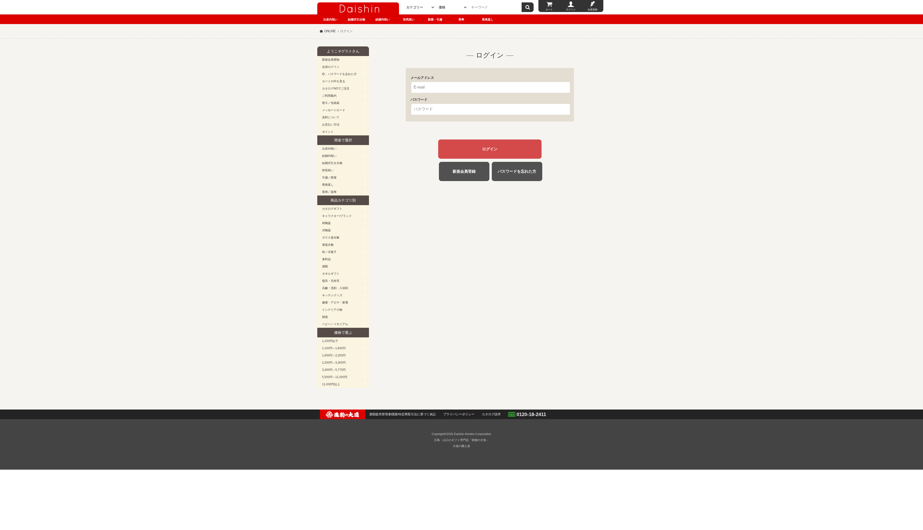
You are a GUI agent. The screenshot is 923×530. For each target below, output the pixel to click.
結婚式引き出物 (332, 163)
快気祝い (409, 19)
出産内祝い (330, 19)
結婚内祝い (382, 19)
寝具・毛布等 (330, 281)
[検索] (528, 7)
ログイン (571, 9)
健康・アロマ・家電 (335, 302)
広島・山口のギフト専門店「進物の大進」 (461, 440)
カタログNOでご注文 (335, 88)
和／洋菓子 (329, 252)
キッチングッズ (332, 295)
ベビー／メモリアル (335, 324)
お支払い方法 (330, 124)
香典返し (487, 19)
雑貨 (325, 317)
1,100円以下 (330, 341)
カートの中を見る (333, 81)
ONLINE (330, 31)
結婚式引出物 (356, 19)
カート (549, 9)
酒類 (325, 266)
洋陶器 (326, 230)
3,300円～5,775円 (334, 370)
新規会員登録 (330, 59)
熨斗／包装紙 (330, 103)
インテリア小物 (332, 309)
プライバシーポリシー (458, 414)
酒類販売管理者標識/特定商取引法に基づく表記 (402, 414)
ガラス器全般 (330, 237)
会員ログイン (330, 67)
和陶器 (326, 223)
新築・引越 (435, 19)
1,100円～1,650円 (334, 348)
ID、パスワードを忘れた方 (339, 74)
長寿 (461, 19)
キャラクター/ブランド (337, 216)
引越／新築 (329, 177)
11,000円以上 (331, 384)
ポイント (328, 131)
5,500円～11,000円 (334, 377)
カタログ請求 (491, 414)
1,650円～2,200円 (334, 355)
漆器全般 (328, 244)
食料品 (326, 259)
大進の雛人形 (461, 446)
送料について (330, 117)
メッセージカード (333, 110)
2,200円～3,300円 (334, 362)
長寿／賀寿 (329, 192)
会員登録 (592, 9)
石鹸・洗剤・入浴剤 (335, 288)
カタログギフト (332, 208)
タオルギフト (330, 273)
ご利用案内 (329, 95)
